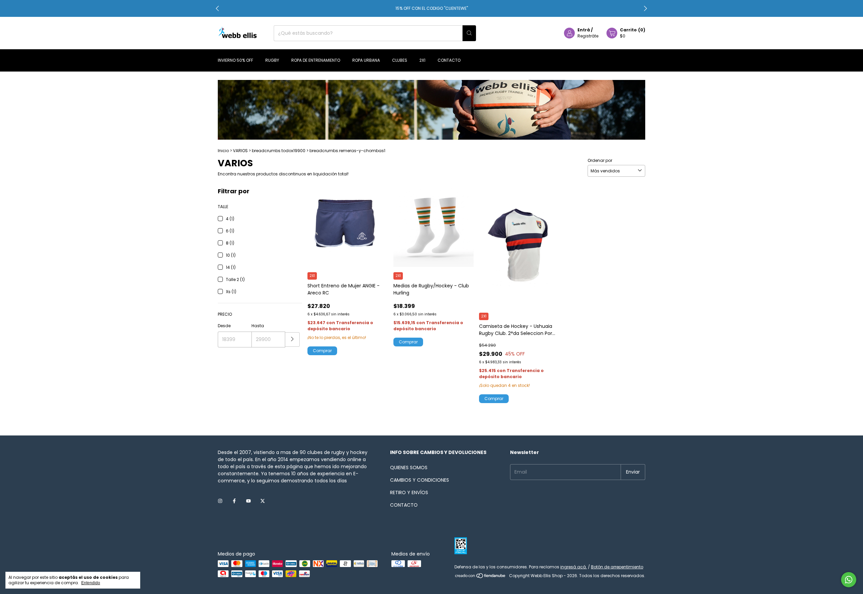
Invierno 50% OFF (235, 60)
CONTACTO (404, 505)
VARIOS (240, 150)
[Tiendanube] (480, 577)
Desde (224, 326)
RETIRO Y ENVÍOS (409, 492)
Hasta (257, 326)
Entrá (583, 30)
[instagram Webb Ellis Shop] (220, 501)
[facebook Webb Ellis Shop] (234, 501)
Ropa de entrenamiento (315, 60)
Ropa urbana (366, 60)
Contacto (449, 60)
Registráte (587, 36)
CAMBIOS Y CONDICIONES (419, 480)
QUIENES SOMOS (408, 467)
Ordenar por (600, 160)
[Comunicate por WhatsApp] (848, 579)
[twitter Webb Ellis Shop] (262, 501)
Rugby (272, 60)
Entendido (90, 583)
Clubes (399, 60)
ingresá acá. (573, 567)
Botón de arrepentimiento (617, 567)
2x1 (422, 60)
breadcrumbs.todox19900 (278, 150)
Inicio (223, 150)
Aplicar (292, 339)
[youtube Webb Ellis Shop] (248, 501)
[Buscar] (469, 33)
